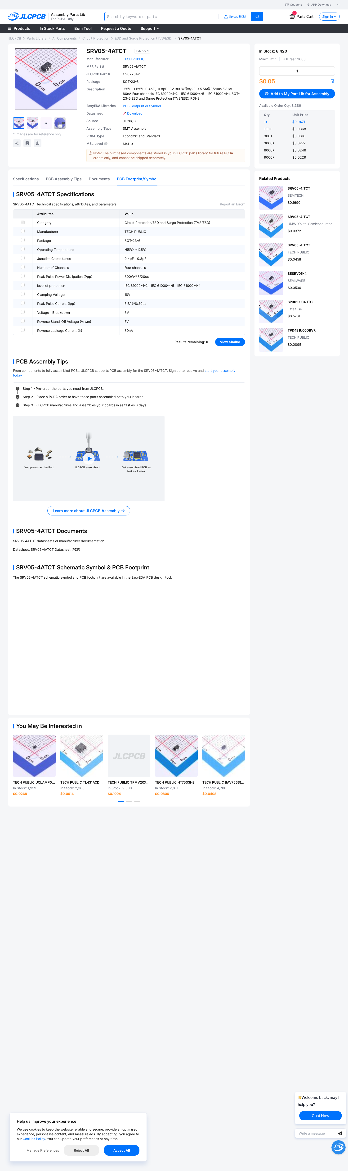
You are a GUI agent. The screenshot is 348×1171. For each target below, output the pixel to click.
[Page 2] (129, 801)
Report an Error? (232, 204)
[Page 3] (137, 801)
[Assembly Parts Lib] (27, 16)
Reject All (81, 1150)
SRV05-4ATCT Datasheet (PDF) (55, 549)
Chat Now (320, 1115)
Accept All (121, 1150)
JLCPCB (14, 38)
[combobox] (161, 16)
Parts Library (37, 38)
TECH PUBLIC (133, 59)
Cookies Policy (34, 1139)
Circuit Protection (95, 38)
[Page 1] (121, 801)
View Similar (230, 342)
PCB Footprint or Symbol (142, 106)
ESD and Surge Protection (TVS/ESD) (144, 38)
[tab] (26, 179)
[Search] (257, 16)
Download (135, 113)
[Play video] (89, 459)
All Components (64, 38)
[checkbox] (23, 222)
